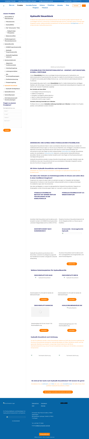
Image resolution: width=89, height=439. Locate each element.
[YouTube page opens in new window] (85, 1)
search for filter (68, 1)
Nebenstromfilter (11, 36)
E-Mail (52, 384)
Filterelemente (10, 21)
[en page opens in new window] (83, 1)
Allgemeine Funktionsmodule (11, 64)
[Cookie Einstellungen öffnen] (2, 437)
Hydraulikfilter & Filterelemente (9, 17)
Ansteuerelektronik (10, 60)
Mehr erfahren (64, 403)
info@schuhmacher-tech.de (42, 425)
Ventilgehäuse (74, 23)
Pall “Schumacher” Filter (13, 28)
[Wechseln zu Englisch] (35, 8)
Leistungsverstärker (11, 71)
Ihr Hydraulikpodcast (16, 420)
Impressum (44, 403)
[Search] (79, 1)
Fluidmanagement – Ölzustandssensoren (10, 40)
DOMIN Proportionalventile (13, 47)
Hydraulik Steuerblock (11, 85)
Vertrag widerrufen (44, 434)
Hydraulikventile (9, 44)
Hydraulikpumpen (10, 95)
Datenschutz (35, 403)
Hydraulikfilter (10, 24)
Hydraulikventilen (49, 153)
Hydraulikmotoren (10, 91)
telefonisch (45, 384)
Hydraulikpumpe (66, 151)
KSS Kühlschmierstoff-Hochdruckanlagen (11, 98)
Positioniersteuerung (12, 79)
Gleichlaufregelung (11, 68)
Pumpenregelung (11, 82)
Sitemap (43, 405)
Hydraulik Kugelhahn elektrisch (12, 56)
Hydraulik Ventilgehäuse (13, 88)
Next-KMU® (38, 437)
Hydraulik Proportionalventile (11, 51)
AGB (33, 405)
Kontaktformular (67, 384)
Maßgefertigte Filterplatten (11, 31)
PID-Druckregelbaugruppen (12, 75)
